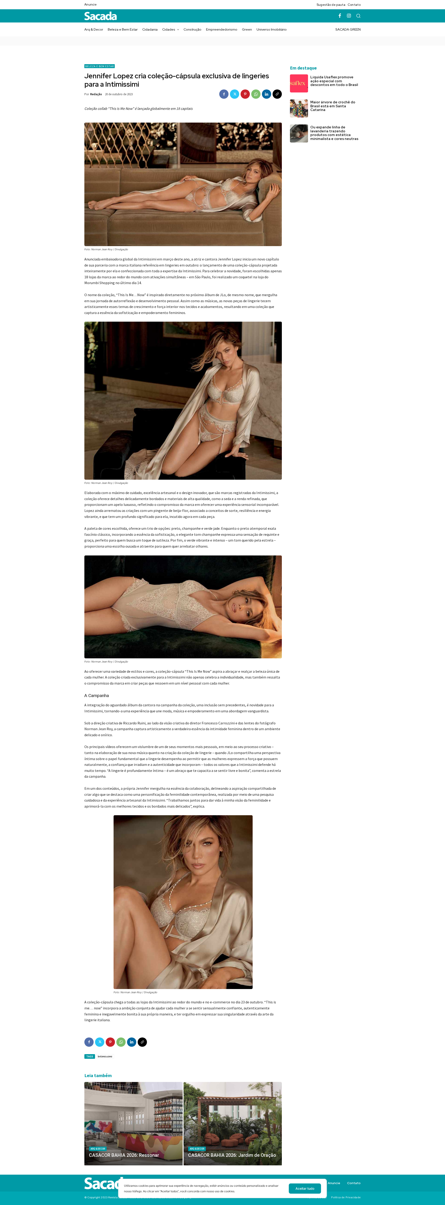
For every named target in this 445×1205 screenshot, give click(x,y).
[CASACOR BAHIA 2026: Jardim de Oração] (233, 1123)
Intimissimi (105, 1056)
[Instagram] (349, 16)
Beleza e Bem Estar (99, 66)
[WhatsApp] (256, 94)
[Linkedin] (266, 94)
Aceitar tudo (305, 1188)
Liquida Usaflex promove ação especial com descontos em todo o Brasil (334, 81)
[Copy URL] (277, 94)
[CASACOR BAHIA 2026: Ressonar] (133, 1123)
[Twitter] (234, 94)
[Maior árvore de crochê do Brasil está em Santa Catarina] (299, 108)
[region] (222, 1192)
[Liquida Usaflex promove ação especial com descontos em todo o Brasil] (299, 83)
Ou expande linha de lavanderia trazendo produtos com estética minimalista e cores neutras (334, 133)
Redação (96, 94)
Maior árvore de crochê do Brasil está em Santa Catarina (332, 106)
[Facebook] (339, 16)
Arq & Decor (98, 1149)
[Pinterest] (245, 94)
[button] (358, 15)
